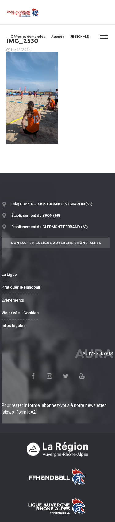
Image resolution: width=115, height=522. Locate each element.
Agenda (57, 37)
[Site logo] (23, 12)
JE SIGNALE (80, 37)
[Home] (57, 449)
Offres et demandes (28, 37)
